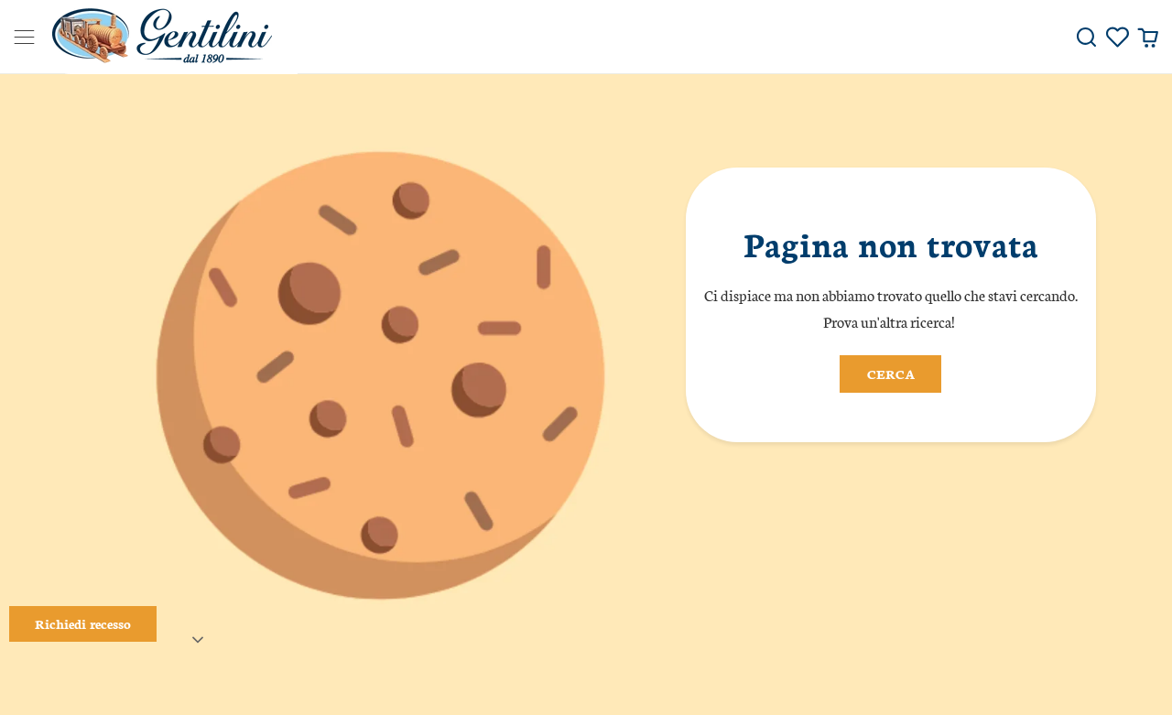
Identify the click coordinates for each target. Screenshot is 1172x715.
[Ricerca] (1086, 37)
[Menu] (18, 37)
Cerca (891, 373)
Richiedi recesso (83, 623)
